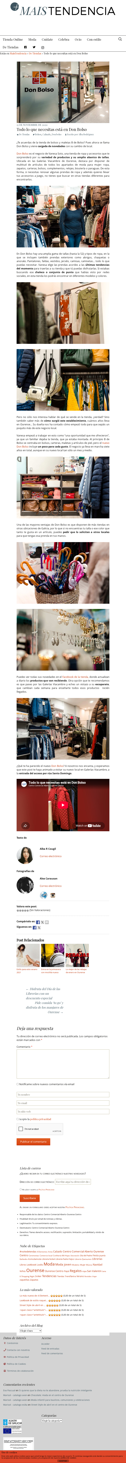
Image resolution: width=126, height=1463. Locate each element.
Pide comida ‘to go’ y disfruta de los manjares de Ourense (44, 1007)
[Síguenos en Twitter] (39, 928)
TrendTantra (70, 1276)
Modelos (75, 1265)
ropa (84, 1271)
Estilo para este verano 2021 (27, 971)
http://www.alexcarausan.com (43, 895)
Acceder (45, 1343)
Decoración (75, 1256)
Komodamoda (34, 1259)
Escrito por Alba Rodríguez (80, 134)
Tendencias (49, 1276)
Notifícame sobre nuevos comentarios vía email (46, 1084)
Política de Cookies (16, 1363)
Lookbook (31, 1264)
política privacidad (40, 1119)
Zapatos (34, 1279)
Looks (40, 1264)
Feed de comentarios (52, 1353)
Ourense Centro (54, 1271)
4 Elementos (42, 1251)
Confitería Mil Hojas (61, 1255)
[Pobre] (18, 910)
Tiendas (60, 1276)
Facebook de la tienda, (75, 677)
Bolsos (38, 134)
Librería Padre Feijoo (64, 1259)
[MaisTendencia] (63, 17)
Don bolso (56, 134)
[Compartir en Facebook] (38, 922)
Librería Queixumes (83, 1259)
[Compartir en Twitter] (42, 922)
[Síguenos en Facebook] (34, 928)
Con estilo (94, 39)
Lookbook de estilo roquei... (34, 1300)
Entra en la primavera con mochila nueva (51, 971)
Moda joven (63, 1264)
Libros (23, 1264)
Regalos (76, 1271)
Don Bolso (23, 153)
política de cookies (68, 1458)
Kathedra (24, 1259)
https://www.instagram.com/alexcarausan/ (53, 895)
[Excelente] (27, 910)
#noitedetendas (28, 1251)
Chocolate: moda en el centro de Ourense (52, 1395)
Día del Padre (86, 1255)
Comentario (24, 1046)
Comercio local (46, 1255)
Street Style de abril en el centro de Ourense (54, 1404)
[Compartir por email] (47, 922)
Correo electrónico (51, 856)
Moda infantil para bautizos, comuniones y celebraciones (60, 1399)
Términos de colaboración (20, 1370)
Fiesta (96, 1255)
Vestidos (88, 1276)
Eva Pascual (9, 1390)
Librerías (97, 1259)
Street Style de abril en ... (33, 1305)
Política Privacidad (46, 1189)
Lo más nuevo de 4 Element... (35, 1295)
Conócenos (12, 1343)
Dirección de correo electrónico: (37, 1182)
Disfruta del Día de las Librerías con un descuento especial (43, 993)
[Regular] (20, 910)
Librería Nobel (48, 1259)
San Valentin (94, 1271)
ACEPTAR (63, 1461)
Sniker (38, 1276)
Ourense (35, 1270)
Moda (32, 39)
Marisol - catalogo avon (15, 1395)
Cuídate (47, 39)
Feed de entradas (50, 1348)
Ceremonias (34, 1255)
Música (89, 1265)
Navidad (97, 1264)
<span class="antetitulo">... (34, 1309)
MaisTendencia (18, 53)
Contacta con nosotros (18, 1350)
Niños (23, 1271)
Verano (80, 1276)
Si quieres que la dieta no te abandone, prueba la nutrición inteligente (55, 1390)
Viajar (94, 1276)
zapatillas (25, 1279)
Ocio (78, 39)
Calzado (47, 134)
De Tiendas (10, 47)
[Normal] (23, 910)
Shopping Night (27, 1276)
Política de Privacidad (17, 1356)
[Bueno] (25, 910)
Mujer (82, 1264)
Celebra (63, 39)
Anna (50, 1251)
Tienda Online (13, 39)
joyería (102, 1255)
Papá (66, 1271)
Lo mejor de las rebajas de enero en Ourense (76, 971)
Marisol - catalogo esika (15, 1404)
